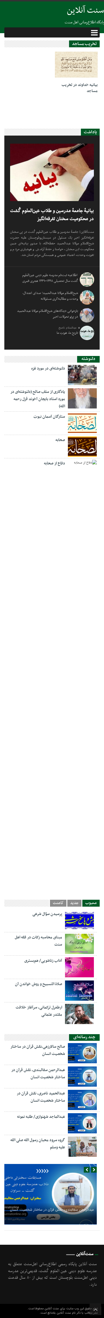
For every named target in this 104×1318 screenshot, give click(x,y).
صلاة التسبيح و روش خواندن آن (38, 984)
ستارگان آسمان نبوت (49, 416)
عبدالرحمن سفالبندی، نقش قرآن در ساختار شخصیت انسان (52, 1209)
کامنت (58, 903)
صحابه (60, 440)
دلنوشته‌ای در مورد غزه (48, 368)
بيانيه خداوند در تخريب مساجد (80, 88)
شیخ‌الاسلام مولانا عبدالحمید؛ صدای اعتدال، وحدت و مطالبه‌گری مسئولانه (50, 296)
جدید (74, 903)
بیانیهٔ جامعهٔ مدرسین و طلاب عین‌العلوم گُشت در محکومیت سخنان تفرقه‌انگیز (52, 215)
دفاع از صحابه (54, 463)
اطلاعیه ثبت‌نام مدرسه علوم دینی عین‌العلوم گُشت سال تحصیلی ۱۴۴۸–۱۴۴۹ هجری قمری (50, 278)
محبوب (91, 903)
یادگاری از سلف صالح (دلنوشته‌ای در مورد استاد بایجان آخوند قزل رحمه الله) (37, 399)
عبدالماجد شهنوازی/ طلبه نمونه (41, 1116)
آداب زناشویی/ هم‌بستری (43, 960)
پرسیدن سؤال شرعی (47, 914)
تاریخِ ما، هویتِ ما (67, 333)
